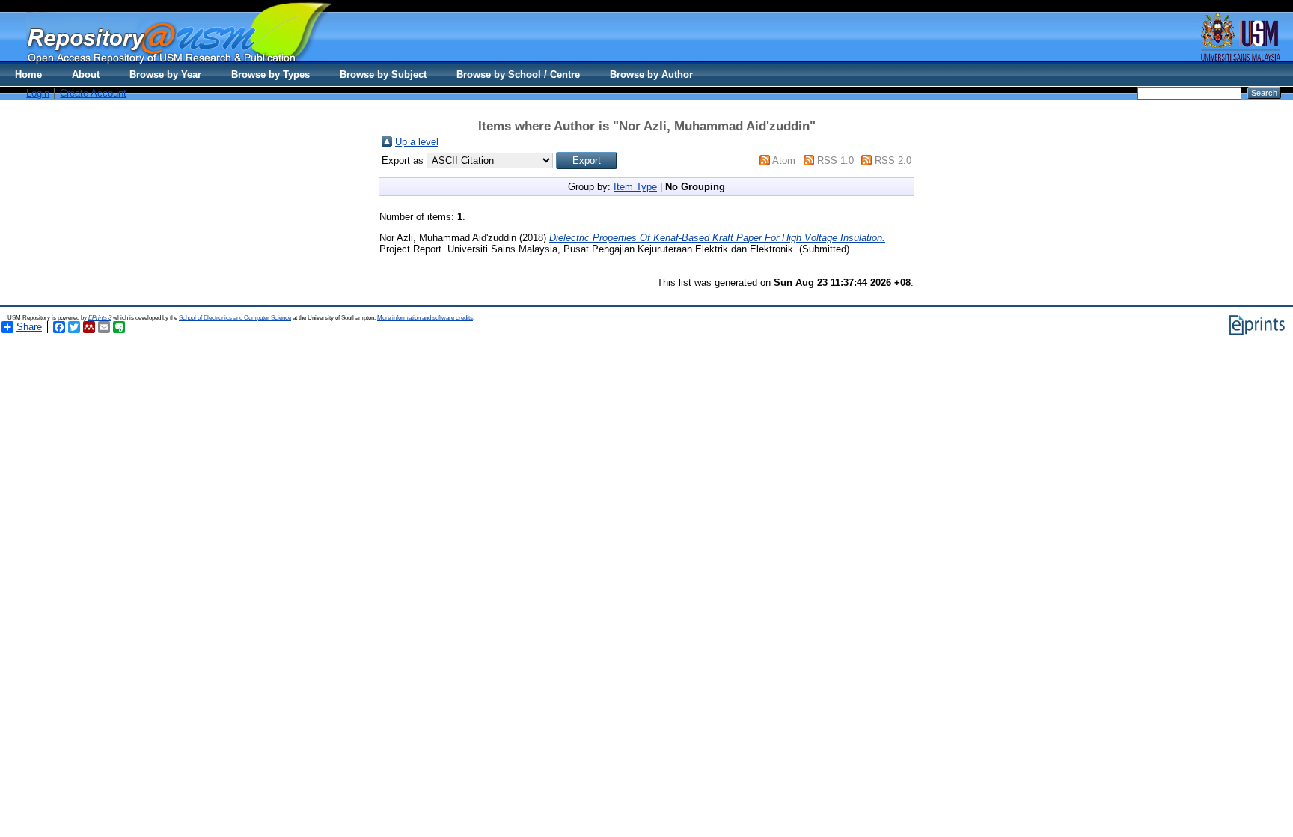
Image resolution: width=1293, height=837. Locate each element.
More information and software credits (425, 317)
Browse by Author (651, 74)
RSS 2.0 (893, 160)
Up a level (416, 141)
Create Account (93, 93)
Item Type (635, 186)
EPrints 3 (99, 317)
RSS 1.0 (835, 160)
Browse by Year (165, 74)
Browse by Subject (383, 74)
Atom (783, 160)
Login (37, 93)
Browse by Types (270, 74)
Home (28, 74)
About (86, 74)
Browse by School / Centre (518, 74)
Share (29, 326)
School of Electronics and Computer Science (235, 317)
